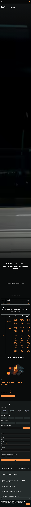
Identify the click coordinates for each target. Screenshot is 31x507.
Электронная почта (3, 443)
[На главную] (1, 1)
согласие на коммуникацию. (8, 456)
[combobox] (11, 427)
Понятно (28, 503)
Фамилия (2, 435)
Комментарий (3, 447)
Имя (1, 431)
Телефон (2, 439)
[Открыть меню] (29, 1)
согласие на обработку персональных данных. (11, 454)
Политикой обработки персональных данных (15, 452)
